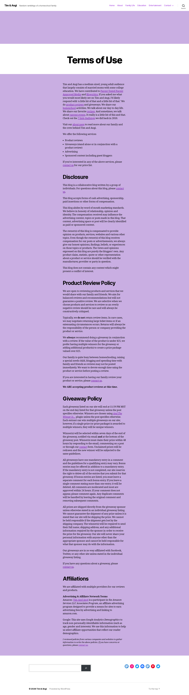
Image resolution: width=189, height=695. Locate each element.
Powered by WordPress (59, 689)
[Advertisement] (94, 27)
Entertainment (155, 5)
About (120, 5)
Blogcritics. (92, 94)
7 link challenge (86, 118)
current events (77, 114)
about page (78, 124)
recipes (91, 111)
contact (83, 447)
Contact (167, 5)
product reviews (75, 104)
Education (141, 5)
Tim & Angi (10, 5)
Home (112, 5)
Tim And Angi (80, 600)
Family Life (130, 5)
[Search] (86, 668)
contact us (68, 165)
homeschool (69, 108)
